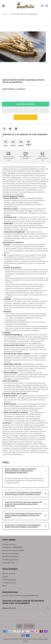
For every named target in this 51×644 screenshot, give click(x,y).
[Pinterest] (16, 129)
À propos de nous (9, 544)
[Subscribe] (48, 608)
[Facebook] (4, 129)
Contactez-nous (8, 563)
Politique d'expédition (10, 556)
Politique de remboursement (13, 550)
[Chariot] (46, 6)
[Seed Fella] (25, 5)
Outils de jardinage (9, 580)
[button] (3, 5)
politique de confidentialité (12, 547)
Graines (5, 576)
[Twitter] (10, 129)
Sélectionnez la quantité (13, 89)
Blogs (4, 586)
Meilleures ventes (8, 573)
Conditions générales (10, 559)
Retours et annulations (10, 553)
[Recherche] (42, 6)
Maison (5, 14)
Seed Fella (18, 639)
